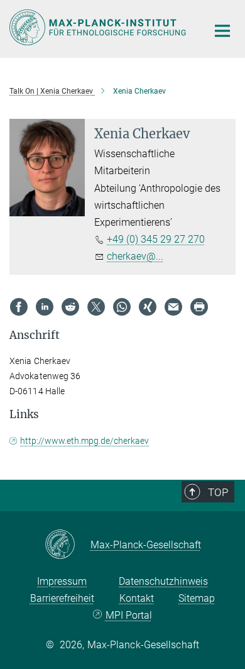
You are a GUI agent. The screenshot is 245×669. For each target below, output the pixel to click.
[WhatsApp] (121, 306)
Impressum (62, 581)
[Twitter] (96, 306)
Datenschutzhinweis (163, 581)
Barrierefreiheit (62, 598)
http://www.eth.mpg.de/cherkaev (84, 441)
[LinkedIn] (44, 306)
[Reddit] (70, 306)
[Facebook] (18, 306)
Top (218, 492)
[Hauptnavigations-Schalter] (222, 30)
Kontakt (136, 598)
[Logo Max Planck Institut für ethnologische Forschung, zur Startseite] (98, 27)
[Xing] (147, 306)
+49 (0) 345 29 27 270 (156, 239)
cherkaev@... (135, 256)
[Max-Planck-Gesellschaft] (67, 545)
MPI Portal (128, 615)
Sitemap (196, 598)
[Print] (199, 306)
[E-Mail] (173, 306)
